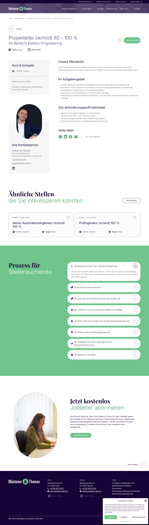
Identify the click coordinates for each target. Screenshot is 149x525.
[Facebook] (71, 137)
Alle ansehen (131, 200)
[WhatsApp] (60, 137)
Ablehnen (124, 517)
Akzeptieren (111, 517)
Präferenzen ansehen (138, 517)
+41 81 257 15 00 (19, 160)
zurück (19, 29)
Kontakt (137, 9)
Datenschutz (123, 521)
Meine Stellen (135, 1)
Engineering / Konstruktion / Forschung (39, 18)
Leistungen (86, 9)
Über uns (124, 9)
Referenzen (112, 9)
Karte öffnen (57, 496)
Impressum (129, 521)
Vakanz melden (120, 1)
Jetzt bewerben (132, 40)
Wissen (100, 9)
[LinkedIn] (65, 136)
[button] (145, 501)
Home (10, 18)
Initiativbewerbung (84, 1)
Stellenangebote (69, 9)
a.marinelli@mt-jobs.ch (21, 163)
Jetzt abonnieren (81, 435)
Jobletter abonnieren (103, 1)
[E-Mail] (76, 137)
